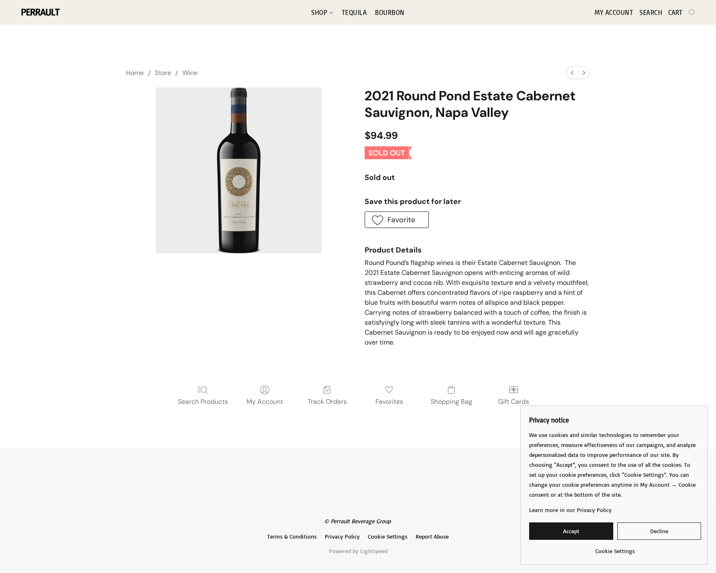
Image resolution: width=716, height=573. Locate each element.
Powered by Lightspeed (358, 550)
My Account (265, 401)
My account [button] (614, 12)
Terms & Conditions (292, 536)
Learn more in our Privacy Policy (570, 509)
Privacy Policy (342, 536)
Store (163, 72)
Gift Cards (513, 401)
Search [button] (650, 12)
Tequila (354, 12)
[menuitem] (572, 73)
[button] (40, 12)
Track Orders (327, 401)
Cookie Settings (387, 536)
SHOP (320, 12)
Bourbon (390, 12)
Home (135, 72)
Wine (190, 72)
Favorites (389, 401)
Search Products (203, 401)
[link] (615, 548)
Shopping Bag (451, 401)
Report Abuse (432, 536)
